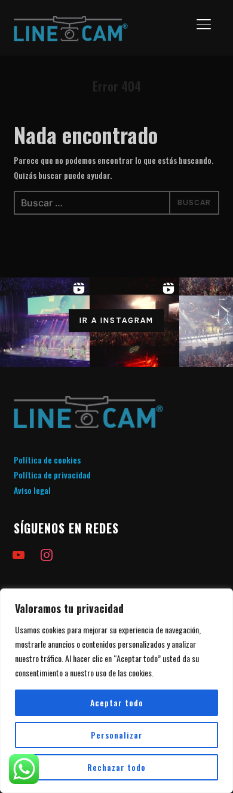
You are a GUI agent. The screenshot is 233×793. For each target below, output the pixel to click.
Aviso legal (32, 490)
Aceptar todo (116, 702)
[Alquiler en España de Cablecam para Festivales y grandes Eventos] (88, 403)
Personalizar (117, 734)
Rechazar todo (116, 767)
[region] (116, 690)
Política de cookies (47, 459)
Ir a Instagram (116, 320)
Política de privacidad (52, 474)
